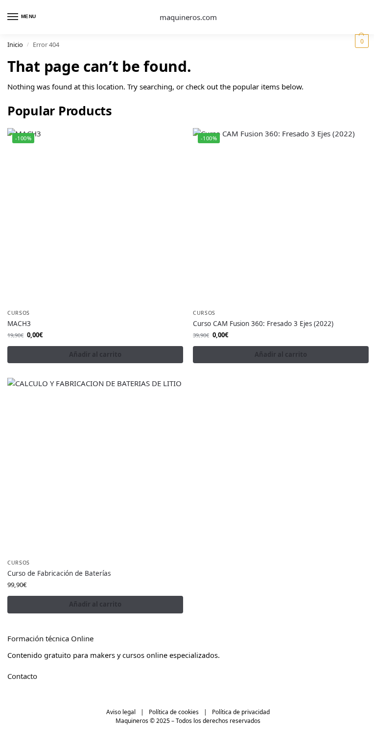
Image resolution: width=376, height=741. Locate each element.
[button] (360, 41)
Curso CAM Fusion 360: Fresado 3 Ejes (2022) (263, 323)
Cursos (18, 312)
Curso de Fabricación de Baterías (59, 573)
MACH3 (19, 323)
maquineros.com (188, 17)
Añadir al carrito (95, 354)
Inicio (15, 44)
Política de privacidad (241, 712)
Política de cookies (174, 712)
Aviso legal (121, 712)
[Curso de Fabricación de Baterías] (95, 465)
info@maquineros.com (45, 692)
